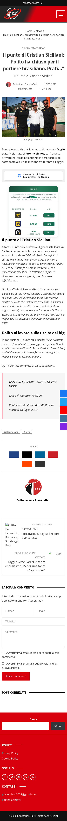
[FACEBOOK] (14, 454)
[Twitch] (25, 777)
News (42, 48)
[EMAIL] (40, 464)
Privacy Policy (10, 753)
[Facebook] (4, 777)
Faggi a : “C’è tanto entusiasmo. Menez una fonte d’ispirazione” (25, 562)
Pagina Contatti (11, 800)
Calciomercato (30, 48)
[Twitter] (11, 777)
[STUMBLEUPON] (27, 464)
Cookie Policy (10, 758)
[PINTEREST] (53, 454)
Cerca (33, 719)
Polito (27, 431)
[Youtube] (32, 777)
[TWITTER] (27, 454)
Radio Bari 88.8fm (38, 405)
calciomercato (11, 431)
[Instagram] (18, 777)
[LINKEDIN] (40, 454)
